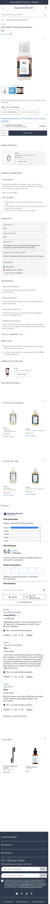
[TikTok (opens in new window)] (26, 893)
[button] (45, 8)
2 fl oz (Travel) (10, 112)
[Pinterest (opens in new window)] (31, 893)
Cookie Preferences (22, 902)
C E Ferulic (29, 769)
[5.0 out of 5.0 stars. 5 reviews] (4, 34)
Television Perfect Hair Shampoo (35, 430)
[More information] (11, 34)
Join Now (4, 121)
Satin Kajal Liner (8, 770)
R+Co (3, 24)
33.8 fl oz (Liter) (29, 112)
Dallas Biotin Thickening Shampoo (25, 155)
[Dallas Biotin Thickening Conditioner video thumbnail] (19, 90)
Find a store (42, 126)
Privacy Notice (8, 902)
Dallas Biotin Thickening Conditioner (17, 20)
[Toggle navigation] (2, 7)
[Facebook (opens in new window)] (22, 893)
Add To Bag (22, 374)
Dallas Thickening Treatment (22, 370)
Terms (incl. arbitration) (25, 887)
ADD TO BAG (22, 161)
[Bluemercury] (24, 8)
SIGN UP (43, 869)
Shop (2, 20)
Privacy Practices (25, 884)
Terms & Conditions (38, 902)
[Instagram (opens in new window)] (17, 893)
